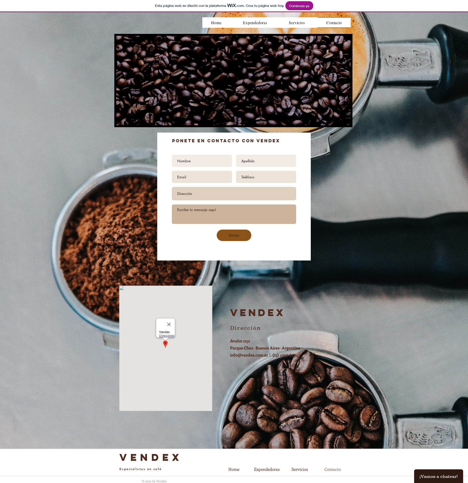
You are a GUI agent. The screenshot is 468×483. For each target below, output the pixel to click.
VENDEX (151, 457)
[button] (344, 120)
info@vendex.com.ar (249, 354)
